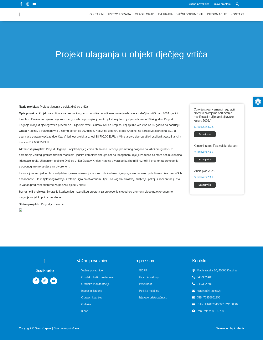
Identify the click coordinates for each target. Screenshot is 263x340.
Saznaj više (205, 134)
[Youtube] (34, 4)
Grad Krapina (43, 328)
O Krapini (97, 14)
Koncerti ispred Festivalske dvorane (216, 145)
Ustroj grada (119, 14)
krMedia (239, 328)
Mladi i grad (144, 14)
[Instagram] (27, 4)
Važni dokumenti (190, 14)
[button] (237, 4)
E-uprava (165, 14)
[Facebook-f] (21, 4)
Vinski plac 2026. (204, 171)
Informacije (217, 14)
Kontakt (237, 14)
